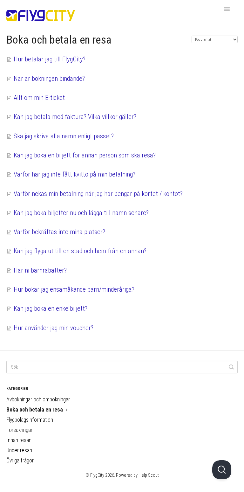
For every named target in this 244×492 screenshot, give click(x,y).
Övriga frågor (20, 460)
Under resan (19, 450)
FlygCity (97, 475)
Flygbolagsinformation (29, 420)
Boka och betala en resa (35, 409)
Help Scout (149, 475)
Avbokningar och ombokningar (38, 399)
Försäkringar (19, 430)
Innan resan (18, 440)
